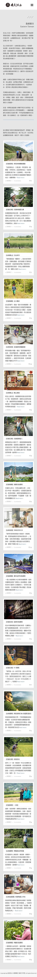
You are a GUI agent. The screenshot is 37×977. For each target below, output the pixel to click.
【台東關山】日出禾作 (12, 255)
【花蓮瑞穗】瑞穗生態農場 (14, 484)
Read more (20, 177)
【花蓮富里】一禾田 (11, 805)
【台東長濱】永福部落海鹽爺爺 (15, 347)
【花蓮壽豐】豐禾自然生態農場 (15, 576)
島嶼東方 (9, 181)
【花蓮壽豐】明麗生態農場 (14, 942)
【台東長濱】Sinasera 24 (14, 530)
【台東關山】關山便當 (12, 393)
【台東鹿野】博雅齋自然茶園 (14, 851)
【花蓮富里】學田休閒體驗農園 (15, 164)
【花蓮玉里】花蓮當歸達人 (14, 438)
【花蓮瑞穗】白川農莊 (12, 301)
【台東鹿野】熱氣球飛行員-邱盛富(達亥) (18, 713)
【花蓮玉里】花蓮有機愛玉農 (14, 209)
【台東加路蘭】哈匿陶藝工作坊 (15, 897)
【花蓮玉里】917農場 (12, 668)
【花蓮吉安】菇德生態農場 (14, 622)
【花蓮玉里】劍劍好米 (12, 759)
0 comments (17, 181)
